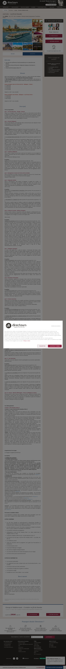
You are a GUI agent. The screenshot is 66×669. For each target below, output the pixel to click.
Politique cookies (26, 340)
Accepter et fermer (55, 346)
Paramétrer (42, 346)
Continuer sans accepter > (56, 325)
